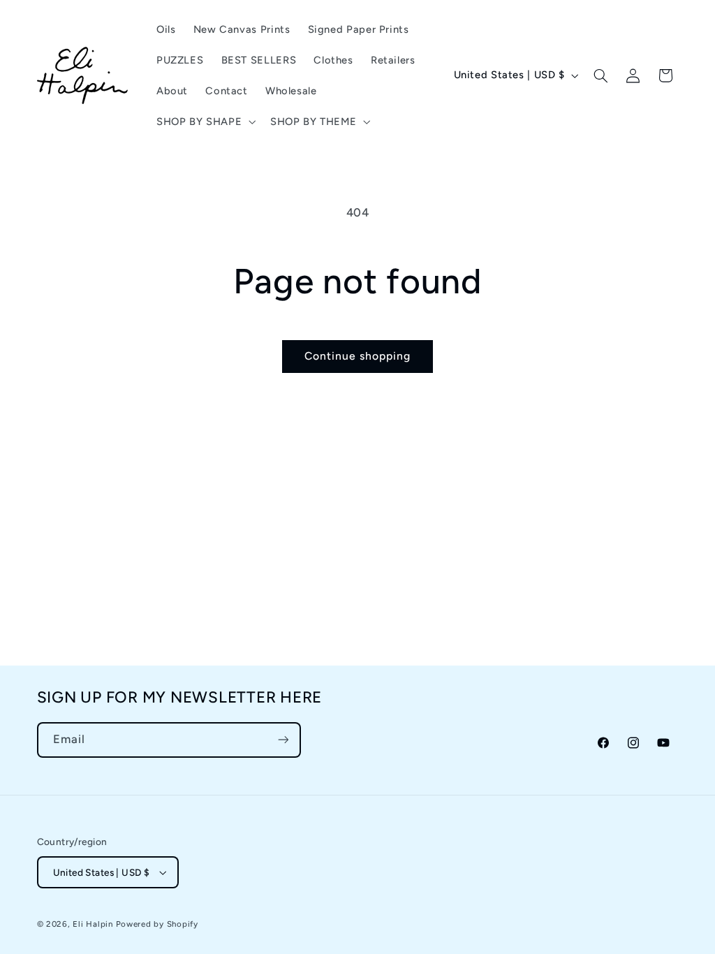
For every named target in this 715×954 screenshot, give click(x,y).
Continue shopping (357, 355)
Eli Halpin (92, 924)
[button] (204, 121)
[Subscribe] (283, 740)
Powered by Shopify (157, 924)
